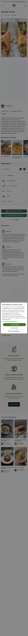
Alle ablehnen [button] (14, 328)
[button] (14, 321)
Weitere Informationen (16, 319)
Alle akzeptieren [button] (14, 324)
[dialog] (14, 318)
